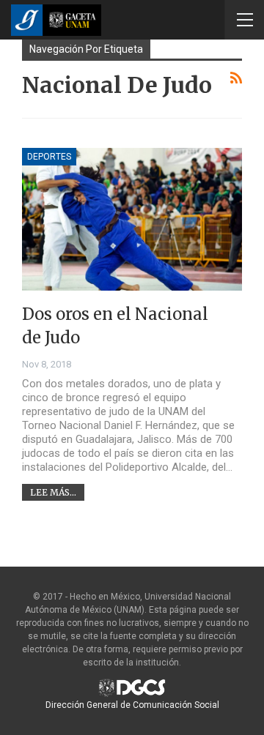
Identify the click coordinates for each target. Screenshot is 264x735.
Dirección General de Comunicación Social (132, 705)
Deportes (49, 157)
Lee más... (53, 492)
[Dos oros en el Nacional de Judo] (132, 219)
